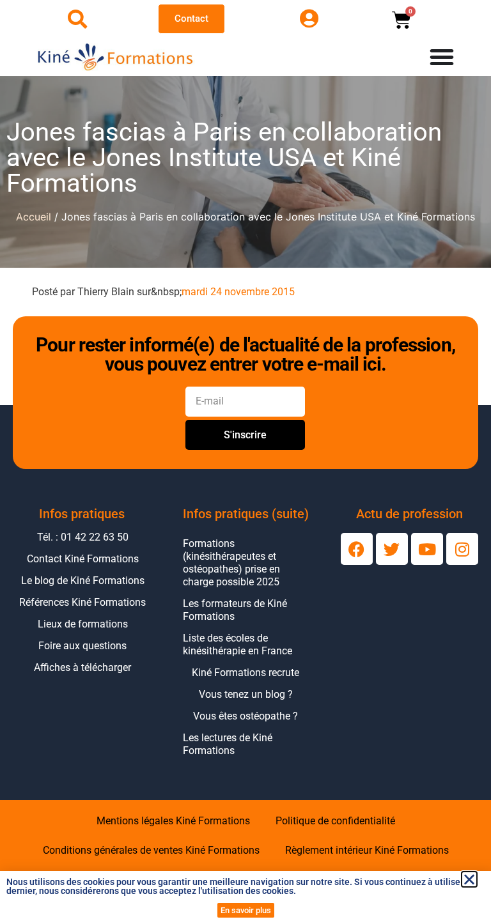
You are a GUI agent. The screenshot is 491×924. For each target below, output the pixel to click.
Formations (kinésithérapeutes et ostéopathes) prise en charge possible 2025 (231, 562)
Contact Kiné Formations (83, 559)
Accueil (33, 216)
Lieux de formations (83, 624)
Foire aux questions (82, 646)
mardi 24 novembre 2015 (238, 292)
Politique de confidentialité (335, 821)
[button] (469, 879)
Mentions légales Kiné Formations (173, 821)
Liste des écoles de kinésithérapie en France (237, 644)
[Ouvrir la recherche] (77, 19)
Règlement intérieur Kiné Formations (367, 850)
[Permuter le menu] (442, 57)
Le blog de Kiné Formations (82, 580)
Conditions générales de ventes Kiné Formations (151, 850)
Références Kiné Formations (82, 602)
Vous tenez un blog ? (246, 694)
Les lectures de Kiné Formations (227, 744)
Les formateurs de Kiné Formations (235, 609)
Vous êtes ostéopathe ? (245, 716)
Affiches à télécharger (82, 667)
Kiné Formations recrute (245, 672)
